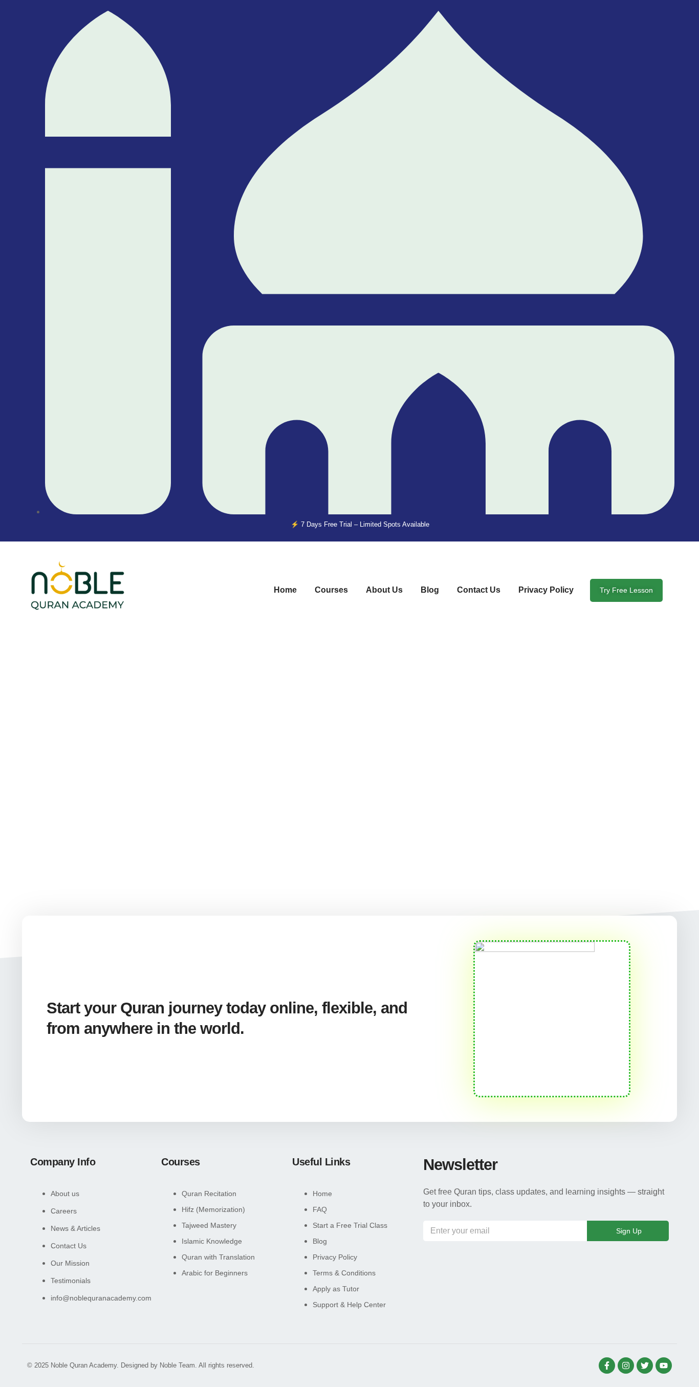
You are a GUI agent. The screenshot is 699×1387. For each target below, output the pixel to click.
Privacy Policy (546, 590)
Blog (430, 590)
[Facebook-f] (607, 1365)
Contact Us (478, 590)
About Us (384, 590)
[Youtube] (664, 1365)
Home (285, 590)
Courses (331, 590)
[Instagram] (626, 1365)
